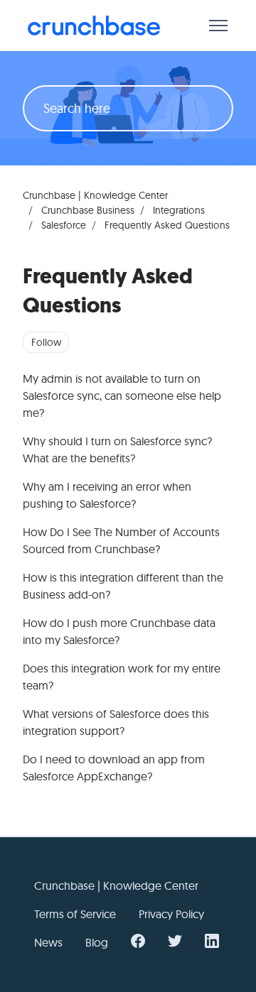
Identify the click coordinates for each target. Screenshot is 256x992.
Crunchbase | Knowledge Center (95, 195)
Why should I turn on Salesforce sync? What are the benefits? (117, 449)
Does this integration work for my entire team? (121, 676)
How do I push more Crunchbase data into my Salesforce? (119, 631)
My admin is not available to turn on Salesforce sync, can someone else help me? (122, 395)
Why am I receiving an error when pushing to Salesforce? (107, 495)
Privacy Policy (171, 914)
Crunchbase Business (87, 210)
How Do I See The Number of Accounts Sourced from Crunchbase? (121, 540)
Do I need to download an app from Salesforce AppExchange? (114, 767)
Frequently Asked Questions (167, 225)
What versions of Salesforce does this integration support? (116, 722)
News (48, 942)
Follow (46, 342)
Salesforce (63, 225)
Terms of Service (75, 914)
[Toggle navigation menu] (218, 25)
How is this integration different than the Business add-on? (123, 585)
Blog (96, 942)
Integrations (179, 210)
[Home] (94, 25)
